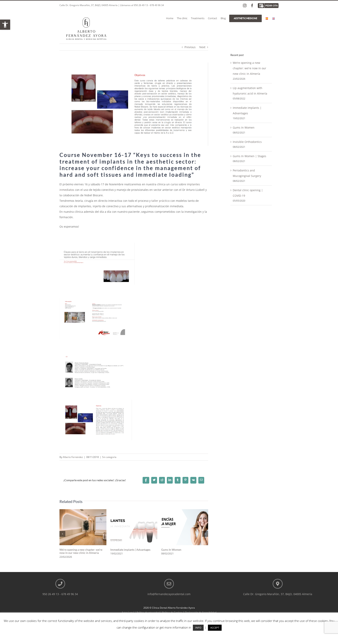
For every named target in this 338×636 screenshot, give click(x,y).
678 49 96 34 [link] (157, 5)
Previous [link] (190, 47)
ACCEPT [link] (214, 627)
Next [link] (202, 47)
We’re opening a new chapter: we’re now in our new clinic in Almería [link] (80, 551)
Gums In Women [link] (171, 549)
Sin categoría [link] (109, 457)
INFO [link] (198, 627)
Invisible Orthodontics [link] (247, 142)
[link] (5, 25)
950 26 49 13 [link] (141, 5)
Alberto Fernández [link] (73, 457)
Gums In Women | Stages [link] (249, 156)
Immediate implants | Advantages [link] (130, 549)
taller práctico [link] (160, 201)
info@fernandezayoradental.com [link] (169, 594)
